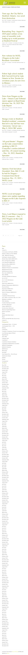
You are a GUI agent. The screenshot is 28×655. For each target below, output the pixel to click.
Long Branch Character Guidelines (9, 341)
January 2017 (5, 537)
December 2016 (5, 538)
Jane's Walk (4, 336)
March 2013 (4, 617)
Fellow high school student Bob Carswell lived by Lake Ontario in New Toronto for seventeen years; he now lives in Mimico (13, 78)
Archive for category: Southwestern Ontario (11, 7)
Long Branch (4, 340)
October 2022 (5, 417)
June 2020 (4, 465)
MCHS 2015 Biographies (7, 345)
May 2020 (4, 466)
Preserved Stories (5, 287)
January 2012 (5, 642)
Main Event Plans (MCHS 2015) (8, 264)
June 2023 (4, 407)
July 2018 (4, 505)
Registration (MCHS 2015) (7, 288)
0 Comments (9, 20)
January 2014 (5, 600)
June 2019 (4, 486)
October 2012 (5, 626)
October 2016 (5, 542)
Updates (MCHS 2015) (6, 306)
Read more (22, 26)
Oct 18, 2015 (4, 281)
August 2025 (4, 372)
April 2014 (4, 594)
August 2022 (4, 421)
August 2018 (4, 503)
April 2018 (4, 510)
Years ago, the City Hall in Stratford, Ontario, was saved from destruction (13, 15)
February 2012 (5, 640)
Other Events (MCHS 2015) (7, 283)
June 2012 (4, 633)
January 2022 (5, 431)
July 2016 (4, 547)
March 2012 (4, 638)
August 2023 (4, 405)
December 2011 (5, 644)
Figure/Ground (5, 334)
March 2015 (4, 575)
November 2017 (5, 519)
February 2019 (5, 493)
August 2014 (4, 587)
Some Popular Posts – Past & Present (9, 354)
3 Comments (11, 223)
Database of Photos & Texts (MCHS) (9, 253)
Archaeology (4, 294)
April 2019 (4, 489)
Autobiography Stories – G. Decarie (9, 324)
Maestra (8, 653)
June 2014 (4, 591)
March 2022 (4, 428)
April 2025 (4, 377)
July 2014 (4, 589)
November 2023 (5, 400)
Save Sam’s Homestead (6, 304)
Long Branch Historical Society (8, 295)
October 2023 (5, 402)
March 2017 (4, 533)
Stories (3, 313)
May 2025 (4, 375)
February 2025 (5, 380)
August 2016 (4, 545)
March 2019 (4, 491)
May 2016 (4, 551)
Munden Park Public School (7, 315)
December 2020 (5, 454)
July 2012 (4, 631)
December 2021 (5, 433)
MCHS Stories (15, 20)
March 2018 (4, 512)
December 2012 (5, 623)
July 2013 (4, 610)
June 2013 (4, 612)
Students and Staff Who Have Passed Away (11, 318)
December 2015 (5, 559)
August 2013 (4, 609)
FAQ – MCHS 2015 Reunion (8, 255)
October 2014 (5, 584)
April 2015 (4, 573)
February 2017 (5, 535)
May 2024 (4, 391)
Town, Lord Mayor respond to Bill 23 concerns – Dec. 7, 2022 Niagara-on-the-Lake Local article (14, 217)
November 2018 (5, 498)
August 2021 (4, 440)
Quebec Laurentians (6, 311)
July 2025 (4, 373)
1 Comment (11, 202)
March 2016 (4, 554)
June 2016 (4, 549)
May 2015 (4, 572)
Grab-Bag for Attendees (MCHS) (8, 257)
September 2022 (5, 419)
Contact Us (4, 250)
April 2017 (4, 531)
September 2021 (5, 438)
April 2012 (4, 637)
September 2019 (5, 480)
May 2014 (4, 593)
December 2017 (5, 517)
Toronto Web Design (15, 651)
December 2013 (5, 602)
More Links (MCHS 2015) (7, 273)
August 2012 (4, 630)
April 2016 (4, 552)
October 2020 (5, 458)
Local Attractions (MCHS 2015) (8, 262)
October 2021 (5, 437)
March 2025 (4, 379)
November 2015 (5, 561)
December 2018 (5, 496)
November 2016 (5, 540)
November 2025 (5, 368)
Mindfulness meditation (7, 299)
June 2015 (4, 570)
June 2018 (4, 507)
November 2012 (5, 624)
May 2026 (4, 365)
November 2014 (5, 582)
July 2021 (4, 442)
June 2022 (4, 423)
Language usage (5, 338)
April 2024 (4, 393)
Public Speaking (5, 301)
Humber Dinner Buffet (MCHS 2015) (9, 259)
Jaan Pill (13, 21)
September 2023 (5, 403)
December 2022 (5, 414)
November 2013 (5, 603)
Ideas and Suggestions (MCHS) (8, 260)
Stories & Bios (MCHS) (7, 290)
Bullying (4, 327)
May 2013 (4, 614)
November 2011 (5, 645)
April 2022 (4, 426)
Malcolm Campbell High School (8, 309)
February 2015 (5, 577)
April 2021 (4, 447)
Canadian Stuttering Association (8, 302)
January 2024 (5, 396)
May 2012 (4, 635)
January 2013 (5, 621)
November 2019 (5, 477)
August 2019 (4, 482)
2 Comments (10, 42)
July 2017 (4, 526)
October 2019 (5, 479)
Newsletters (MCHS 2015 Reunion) (9, 276)
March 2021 (4, 449)
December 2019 (5, 475)
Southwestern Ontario (15, 44)
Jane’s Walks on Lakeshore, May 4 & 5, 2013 (11, 297)
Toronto (9, 21)
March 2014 (4, 596)
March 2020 (4, 470)
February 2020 (5, 472)
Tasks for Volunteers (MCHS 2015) (9, 292)
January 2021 (5, 452)
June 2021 (4, 444)
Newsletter (19, 20)
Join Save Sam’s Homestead (7, 308)
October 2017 (5, 521)
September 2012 (5, 628)
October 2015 (5, 563)
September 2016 (5, 544)
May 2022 (4, 424)
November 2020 (5, 456)
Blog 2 (3, 316)
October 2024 (5, 386)
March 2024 (4, 394)
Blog (3, 248)
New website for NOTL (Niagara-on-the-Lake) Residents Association (11, 58)
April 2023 (4, 410)
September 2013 (5, 607)
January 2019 (5, 494)
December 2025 (5, 366)
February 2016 (5, 556)
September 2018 (5, 502)
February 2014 (5, 598)
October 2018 (5, 500)
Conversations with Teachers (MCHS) (9, 251)
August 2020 (4, 461)
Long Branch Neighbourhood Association (10, 343)
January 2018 (5, 516)
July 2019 (4, 484)
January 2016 (5, 558)
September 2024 (5, 387)
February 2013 (5, 619)
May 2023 (4, 409)
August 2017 (4, 524)
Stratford (6, 21)
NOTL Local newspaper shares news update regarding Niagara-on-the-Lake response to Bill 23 (14, 197)
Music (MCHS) (5, 274)
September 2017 (5, 523)
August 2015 (4, 566)
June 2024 (4, 389)
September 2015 (5, 565)
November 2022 (5, 416)
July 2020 (4, 463)
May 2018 (4, 509)
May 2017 (4, 530)
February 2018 (5, 514)
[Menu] (24, 2)
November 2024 (5, 384)
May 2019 (4, 487)
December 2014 (5, 580)
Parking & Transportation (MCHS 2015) (10, 285)
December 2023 (5, 398)
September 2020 (5, 459)
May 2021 (4, 445)
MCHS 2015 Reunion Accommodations (10, 267)
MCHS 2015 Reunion (6, 266)
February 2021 (5, 451)
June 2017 (4, 528)
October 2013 (5, 605)
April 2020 (4, 468)
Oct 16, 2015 (4, 278)
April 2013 (4, 616)
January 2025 (5, 382)
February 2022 (5, 430)
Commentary (16, 42)
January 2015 (5, 579)
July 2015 (4, 568)
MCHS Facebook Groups (7, 269)
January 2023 (5, 412)
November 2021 (5, 435)
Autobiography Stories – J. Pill (8, 326)
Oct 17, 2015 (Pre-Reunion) (7, 280)
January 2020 (5, 473)
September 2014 (5, 586)
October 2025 (5, 370)
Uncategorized (10, 131)
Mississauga (4, 350)
